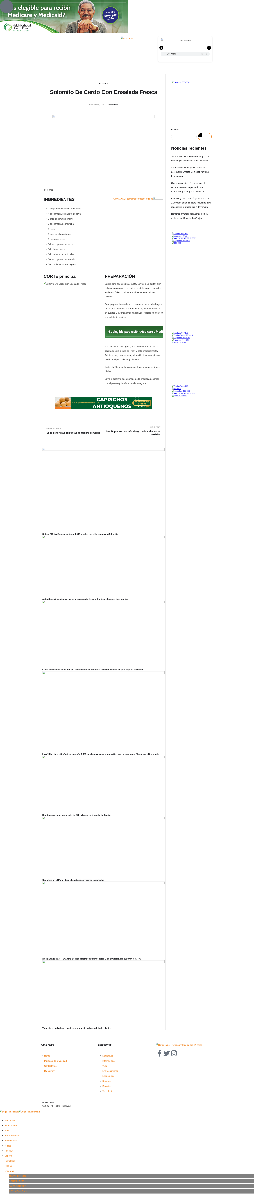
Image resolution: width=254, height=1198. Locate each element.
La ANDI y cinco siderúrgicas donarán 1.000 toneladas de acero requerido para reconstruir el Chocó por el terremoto (100, 754)
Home (47, 1056)
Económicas (108, 1076)
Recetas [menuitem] (8, 1151)
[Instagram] (174, 1053)
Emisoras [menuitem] (9, 1171)
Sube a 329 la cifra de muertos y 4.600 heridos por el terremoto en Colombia (80, 534)
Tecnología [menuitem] (9, 1161)
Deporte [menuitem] (8, 1156)
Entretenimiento (110, 1071)
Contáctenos (50, 1066)
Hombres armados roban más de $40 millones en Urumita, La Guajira (76, 815)
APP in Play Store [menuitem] (18, 1191)
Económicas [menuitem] (10, 1140)
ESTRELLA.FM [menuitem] (16, 1181)
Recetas (103, 83)
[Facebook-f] (159, 1053)
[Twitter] (166, 1053)
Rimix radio (48, 1102)
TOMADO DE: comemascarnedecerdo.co (132, 199)
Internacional (108, 1061)
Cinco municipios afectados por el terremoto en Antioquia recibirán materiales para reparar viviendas (92, 670)
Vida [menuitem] (6, 1130)
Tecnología (107, 1091)
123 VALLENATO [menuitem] (17, 1176)
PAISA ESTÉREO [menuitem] (17, 1186)
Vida (104, 1066)
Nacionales (107, 1056)
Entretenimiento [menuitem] (12, 1135)
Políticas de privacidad (55, 1061)
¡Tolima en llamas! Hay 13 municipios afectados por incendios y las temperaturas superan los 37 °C (92, 959)
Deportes (106, 1086)
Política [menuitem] (8, 1166)
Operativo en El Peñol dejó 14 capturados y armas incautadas (73, 880)
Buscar (174, 130)
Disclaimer (49, 1071)
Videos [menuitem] (7, 1146)
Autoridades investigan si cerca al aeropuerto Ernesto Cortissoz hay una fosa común (85, 599)
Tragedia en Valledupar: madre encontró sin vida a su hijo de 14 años (76, 1028)
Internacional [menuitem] (10, 1125)
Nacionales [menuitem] (9, 1120)
